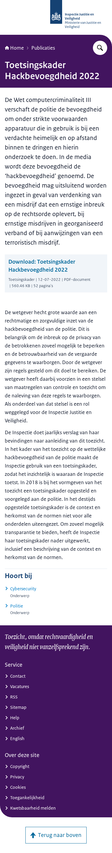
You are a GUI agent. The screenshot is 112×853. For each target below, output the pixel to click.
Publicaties (43, 48)
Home (17, 48)
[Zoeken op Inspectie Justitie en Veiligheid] (100, 48)
